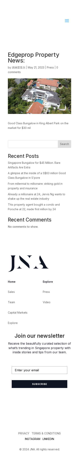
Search (64, 144)
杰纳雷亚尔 (18, 67)
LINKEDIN (48, 439)
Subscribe (39, 384)
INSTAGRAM (32, 439)
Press (50, 67)
